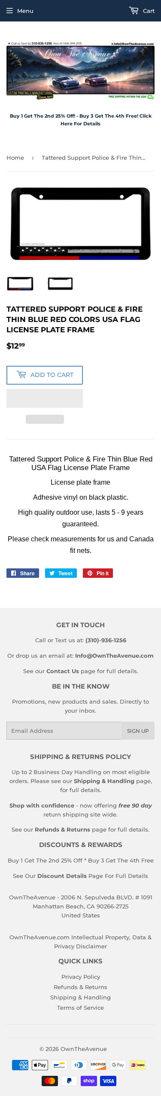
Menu (25, 10)
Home (15, 157)
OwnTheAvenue (84, 1048)
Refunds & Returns (80, 987)
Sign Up (138, 731)
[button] (44, 398)
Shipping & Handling (80, 997)
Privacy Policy (80, 976)
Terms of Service (80, 1007)
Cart (148, 10)
